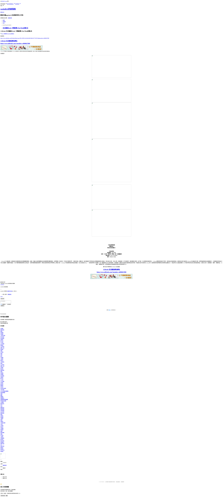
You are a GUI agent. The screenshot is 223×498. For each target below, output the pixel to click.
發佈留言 (2, 305)
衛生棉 (1, 439)
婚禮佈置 (2, 408)
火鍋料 (1, 359)
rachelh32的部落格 (8, 9)
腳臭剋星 (2, 329)
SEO (1, 404)
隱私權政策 (118, 481)
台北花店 (2, 411)
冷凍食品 (2, 361)
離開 (6, 495)
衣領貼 (1, 328)
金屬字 (1, 421)
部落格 (4, 21)
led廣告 (1, 425)
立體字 (1, 418)
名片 (4, 23)
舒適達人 (2, 442)
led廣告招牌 (2, 422)
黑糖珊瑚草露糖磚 (4, 399)
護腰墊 (1, 396)
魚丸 (1, 356)
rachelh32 (2, 284)
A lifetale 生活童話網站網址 (8, 41)
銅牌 (1, 420)
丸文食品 (2, 346)
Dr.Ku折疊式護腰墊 (4, 391)
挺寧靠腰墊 (2, 392)
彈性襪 (1, 429)
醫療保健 (10, 17)
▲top (1, 296)
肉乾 (1, 354)
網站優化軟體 (3, 400)
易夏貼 (1, 339)
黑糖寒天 (2, 398)
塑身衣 (1, 447)
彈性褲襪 (2, 432)
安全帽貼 (2, 338)
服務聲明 (122, 481)
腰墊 (1, 395)
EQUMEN (2, 450)
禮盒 (1, 350)
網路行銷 (2, 443)
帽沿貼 (1, 368)
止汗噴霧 (2, 343)
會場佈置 (2, 410)
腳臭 (1, 331)
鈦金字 (1, 427)
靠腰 (1, 393)
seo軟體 (2, 402)
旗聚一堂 (2, 366)
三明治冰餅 (2, 335)
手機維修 (2, 438)
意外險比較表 (3, 388)
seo (1, 444)
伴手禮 (1, 352)
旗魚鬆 (1, 349)
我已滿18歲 (3, 495)
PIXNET (103, 481)
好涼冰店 (2, 336)
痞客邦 (8, 291)
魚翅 (1, 363)
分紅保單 (2, 389)
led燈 (1, 424)
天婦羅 (1, 357)
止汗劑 (1, 342)
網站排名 (2, 403)
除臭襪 (1, 332)
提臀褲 (1, 451)
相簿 (4, 20)
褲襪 (1, 431)
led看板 (1, 428)
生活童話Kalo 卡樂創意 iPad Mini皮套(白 (15, 28)
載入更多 (2, 298)
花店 (1, 406)
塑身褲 (1, 448)
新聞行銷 (2, 446)
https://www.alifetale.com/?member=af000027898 (15, 43)
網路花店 (2, 407)
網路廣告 (9, 294)
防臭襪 (1, 334)
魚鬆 (1, 353)
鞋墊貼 (1, 345)
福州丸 (1, 360)
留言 (11, 291)
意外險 (1, 386)
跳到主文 (2, 12)
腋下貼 (1, 341)
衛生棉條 (2, 440)
